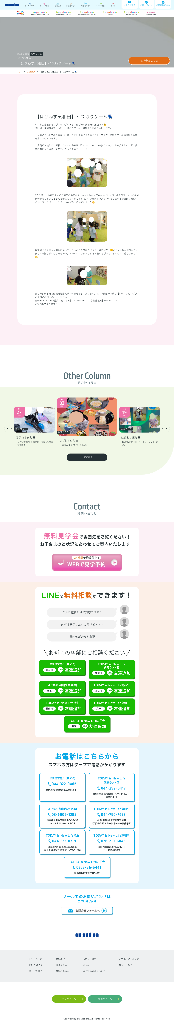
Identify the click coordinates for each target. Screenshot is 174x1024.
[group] (34, 427)
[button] (8, 428)
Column (33, 72)
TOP (21, 72)
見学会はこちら (149, 60)
